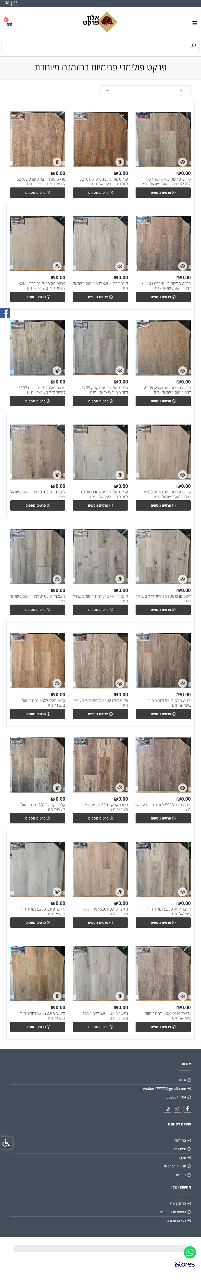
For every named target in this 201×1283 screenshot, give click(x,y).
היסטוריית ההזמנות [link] (173, 1212)
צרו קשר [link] (180, 1140)
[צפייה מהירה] (182, 162)
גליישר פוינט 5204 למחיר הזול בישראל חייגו (168, 1015)
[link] (190, 1252)
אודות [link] (182, 1080)
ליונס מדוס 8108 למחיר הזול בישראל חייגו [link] (37, 598)
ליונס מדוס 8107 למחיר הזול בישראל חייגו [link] (100, 598)
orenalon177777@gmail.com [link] (162, 1088)
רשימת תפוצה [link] (176, 1220)
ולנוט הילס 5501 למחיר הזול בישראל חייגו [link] (169, 703)
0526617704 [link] (176, 1097)
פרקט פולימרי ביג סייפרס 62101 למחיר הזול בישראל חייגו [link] (103, 181)
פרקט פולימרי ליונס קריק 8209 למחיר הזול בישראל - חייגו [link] (104, 390)
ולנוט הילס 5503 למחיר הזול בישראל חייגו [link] (43, 703)
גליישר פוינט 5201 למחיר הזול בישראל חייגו (105, 911)
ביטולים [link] (181, 1175)
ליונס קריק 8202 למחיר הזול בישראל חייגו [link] (100, 286)
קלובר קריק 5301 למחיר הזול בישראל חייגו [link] (106, 807)
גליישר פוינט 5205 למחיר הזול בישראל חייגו (105, 1015)
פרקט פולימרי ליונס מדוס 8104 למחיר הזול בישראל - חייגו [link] (104, 494)
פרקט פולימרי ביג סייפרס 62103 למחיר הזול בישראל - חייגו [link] (166, 286)
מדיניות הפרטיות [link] (175, 1166)
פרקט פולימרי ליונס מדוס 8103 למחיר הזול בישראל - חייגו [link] (167, 494)
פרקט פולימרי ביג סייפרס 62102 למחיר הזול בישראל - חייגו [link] (41, 181)
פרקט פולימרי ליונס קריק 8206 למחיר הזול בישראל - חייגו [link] (167, 390)
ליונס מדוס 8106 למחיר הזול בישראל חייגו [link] (163, 598)
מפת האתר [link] (178, 1149)
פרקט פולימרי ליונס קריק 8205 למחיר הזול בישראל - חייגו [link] (42, 286)
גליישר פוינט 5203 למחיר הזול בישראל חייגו (42, 911)
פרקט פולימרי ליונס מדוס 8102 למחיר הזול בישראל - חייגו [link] (41, 390)
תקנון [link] (182, 1157)
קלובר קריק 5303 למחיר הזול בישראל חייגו (169, 911)
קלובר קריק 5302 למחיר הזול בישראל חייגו (43, 807)
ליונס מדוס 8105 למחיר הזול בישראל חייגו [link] (37, 494)
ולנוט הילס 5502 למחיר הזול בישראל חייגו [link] (100, 703)
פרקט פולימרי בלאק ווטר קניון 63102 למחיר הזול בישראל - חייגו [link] (166, 181)
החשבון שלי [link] (178, 1203)
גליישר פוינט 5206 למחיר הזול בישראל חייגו (42, 1015)
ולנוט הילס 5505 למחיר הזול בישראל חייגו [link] (163, 807)
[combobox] (145, 90)
